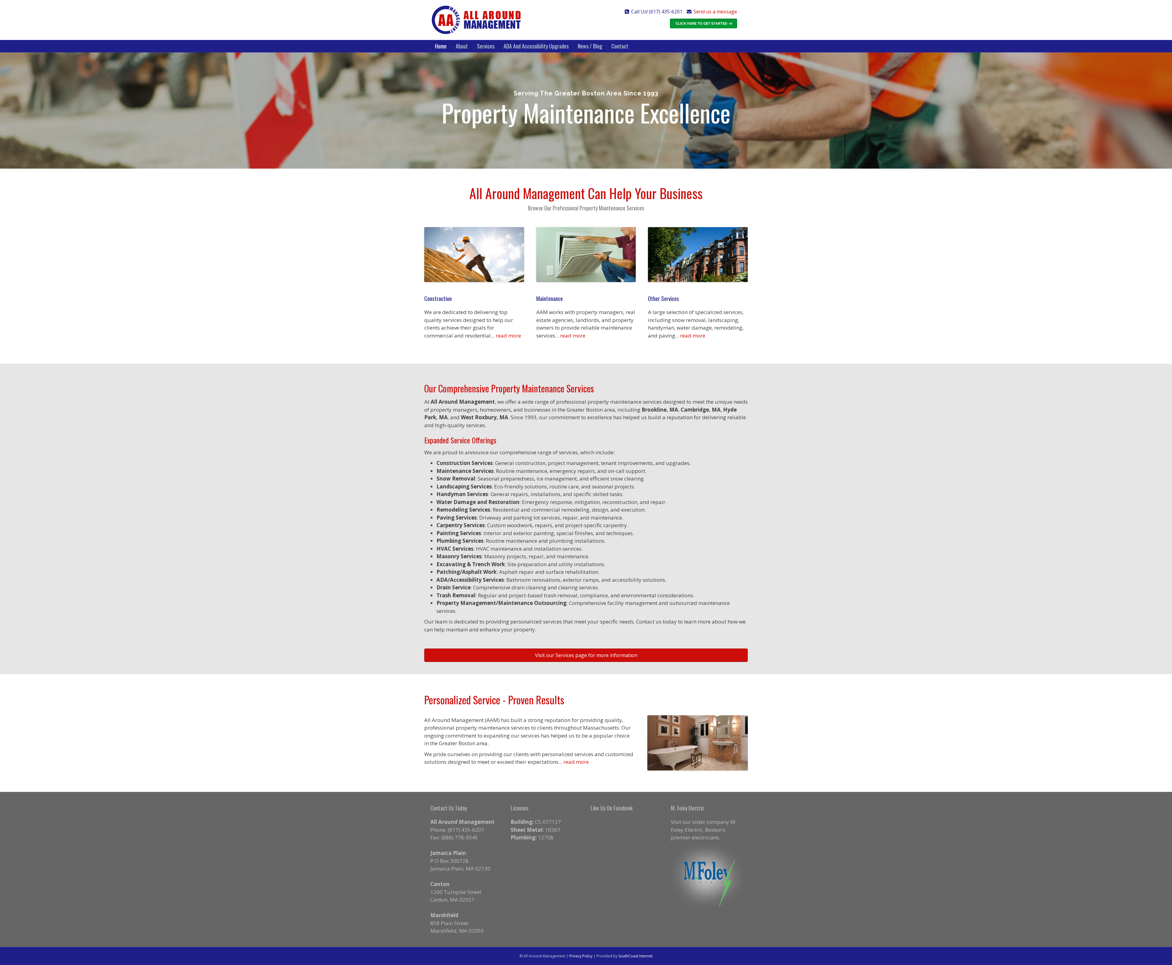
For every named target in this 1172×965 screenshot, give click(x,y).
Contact (619, 46)
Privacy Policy (580, 956)
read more (508, 335)
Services (485, 46)
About (462, 46)
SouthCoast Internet (635, 956)
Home (441, 46)
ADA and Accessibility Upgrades (536, 46)
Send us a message (715, 11)
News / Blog (590, 46)
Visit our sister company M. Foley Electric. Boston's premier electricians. (703, 829)
